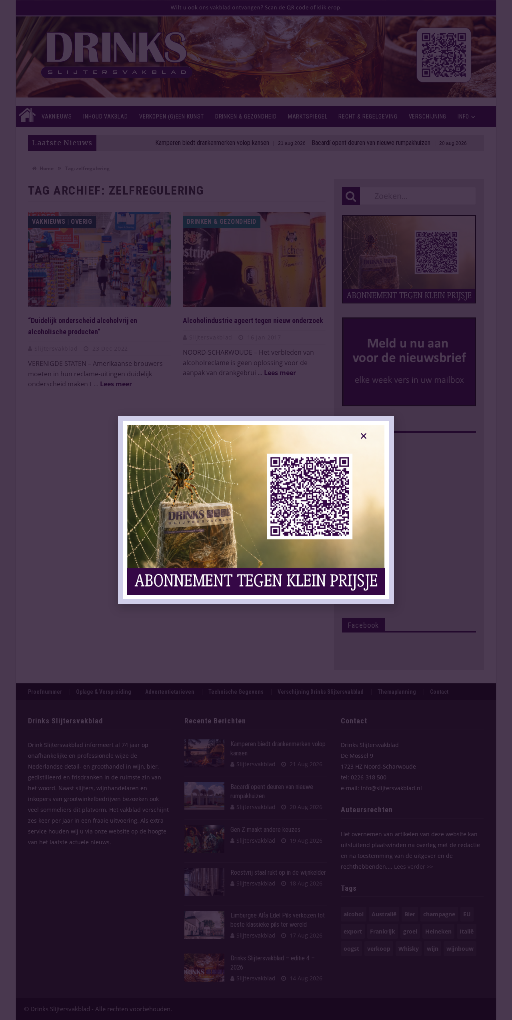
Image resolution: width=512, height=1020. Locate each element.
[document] (256, 510)
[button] (364, 436)
